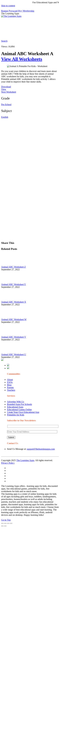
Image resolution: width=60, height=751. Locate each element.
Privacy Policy (8, 463)
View (3, 89)
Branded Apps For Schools (19, 404)
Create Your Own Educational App (23, 412)
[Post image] (9, 264)
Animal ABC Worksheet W (14, 319)
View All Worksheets (21, 59)
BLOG (35, 18)
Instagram (12, 34)
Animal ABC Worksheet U (13, 354)
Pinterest (12, 24)
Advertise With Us (15, 401)
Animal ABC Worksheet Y (13, 284)
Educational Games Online (19, 409)
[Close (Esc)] (2, 523)
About (10, 379)
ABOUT (23, 18)
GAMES (40, 12)
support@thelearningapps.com (41, 449)
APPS (10, 12)
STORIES (12, 18)
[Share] (5, 523)
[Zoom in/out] (11, 523)
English (4, 117)
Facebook (42, 34)
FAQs (10, 382)
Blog (9, 385)
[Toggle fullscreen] (8, 523)
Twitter (32, 34)
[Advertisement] (30, 148)
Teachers (11, 390)
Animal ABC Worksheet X (13, 302)
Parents (10, 387)
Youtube (23, 34)
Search (51, 34)
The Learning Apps (25, 460)
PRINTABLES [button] (25, 12)
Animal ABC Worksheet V (13, 337)
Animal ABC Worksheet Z (13, 267)
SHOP (45, 18)
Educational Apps (15, 407)
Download (6, 86)
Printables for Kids (15, 415)
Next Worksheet (8, 92)
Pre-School (6, 104)
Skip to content (8, 5)
